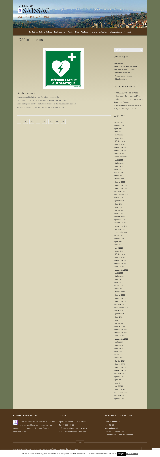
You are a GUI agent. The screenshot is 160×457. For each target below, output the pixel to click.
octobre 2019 (120, 373)
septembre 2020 (121, 339)
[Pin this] (50, 121)
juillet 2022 (119, 276)
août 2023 (119, 235)
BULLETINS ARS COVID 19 (125, 69)
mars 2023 (119, 251)
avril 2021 (119, 323)
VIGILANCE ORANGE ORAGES (127, 93)
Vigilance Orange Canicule (126, 108)
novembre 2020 (121, 332)
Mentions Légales (50, 449)
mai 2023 (118, 245)
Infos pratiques (116, 32)
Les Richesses (59, 32)
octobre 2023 (120, 229)
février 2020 (120, 361)
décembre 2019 (121, 367)
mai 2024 (118, 207)
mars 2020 (119, 358)
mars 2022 (119, 289)
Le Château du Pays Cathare (40, 32)
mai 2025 (118, 169)
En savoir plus (132, 453)
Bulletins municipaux (123, 73)
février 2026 (120, 141)
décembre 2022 (121, 260)
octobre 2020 (120, 336)
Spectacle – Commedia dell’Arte (128, 96)
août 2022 (119, 273)
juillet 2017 (119, 398)
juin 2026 (119, 128)
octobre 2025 (120, 154)
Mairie (70, 32)
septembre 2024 (121, 194)
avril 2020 (119, 354)
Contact (127, 32)
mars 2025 (119, 176)
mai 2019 (118, 383)
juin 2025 (119, 166)
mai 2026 (118, 132)
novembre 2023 (121, 226)
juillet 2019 (119, 376)
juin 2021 (119, 317)
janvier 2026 (120, 144)
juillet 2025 (119, 163)
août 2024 (119, 198)
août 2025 (119, 160)
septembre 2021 (121, 307)
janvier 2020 (120, 364)
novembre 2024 (121, 188)
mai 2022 (118, 282)
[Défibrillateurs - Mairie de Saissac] (33, 11)
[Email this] (63, 121)
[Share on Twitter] (25, 121)
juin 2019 (119, 380)
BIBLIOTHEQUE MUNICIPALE (126, 66)
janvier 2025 (120, 182)
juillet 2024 (119, 201)
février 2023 (120, 254)
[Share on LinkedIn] (31, 121)
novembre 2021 (121, 301)
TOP (80, 443)
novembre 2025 (121, 150)
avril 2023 (119, 248)
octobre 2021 (120, 304)
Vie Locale (85, 32)
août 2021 (119, 311)
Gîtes (77, 32)
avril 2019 (119, 386)
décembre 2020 (121, 329)
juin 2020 (119, 348)
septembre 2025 (121, 157)
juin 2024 (119, 204)
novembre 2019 (121, 370)
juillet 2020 (119, 345)
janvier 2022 (120, 295)
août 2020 (119, 342)
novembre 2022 (121, 263)
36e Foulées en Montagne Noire (128, 105)
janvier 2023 (120, 257)
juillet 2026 (119, 125)
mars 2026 (119, 138)
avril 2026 (119, 135)
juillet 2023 (119, 238)
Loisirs (94, 32)
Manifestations (121, 79)
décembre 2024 (121, 185)
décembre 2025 (121, 147)
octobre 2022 (120, 267)
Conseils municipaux (123, 76)
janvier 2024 (120, 219)
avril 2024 (119, 210)
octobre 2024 (120, 191)
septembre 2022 (121, 270)
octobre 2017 (120, 395)
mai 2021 (118, 320)
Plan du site (37, 449)
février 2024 (120, 216)
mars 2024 (119, 213)
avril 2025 (119, 172)
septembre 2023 (121, 232)
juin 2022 (119, 279)
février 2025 (120, 179)
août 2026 (119, 122)
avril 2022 (119, 285)
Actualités (103, 32)
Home (131, 39)
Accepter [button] (121, 454)
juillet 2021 (119, 314)
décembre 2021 (121, 298)
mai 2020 (118, 351)
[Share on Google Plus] (44, 121)
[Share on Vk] (57, 121)
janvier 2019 (120, 389)
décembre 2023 (121, 223)
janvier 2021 (120, 326)
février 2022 (120, 292)
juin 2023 (119, 241)
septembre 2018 (121, 392)
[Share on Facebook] (19, 121)
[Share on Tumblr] (38, 121)
